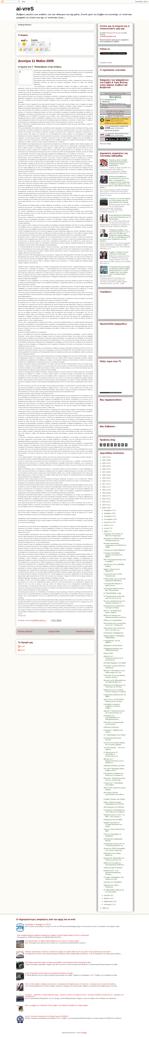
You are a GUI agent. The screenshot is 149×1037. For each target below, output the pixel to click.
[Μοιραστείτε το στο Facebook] (58, 620)
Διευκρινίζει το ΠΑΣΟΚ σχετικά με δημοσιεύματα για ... (114, 539)
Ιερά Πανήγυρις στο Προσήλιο (114, 807)
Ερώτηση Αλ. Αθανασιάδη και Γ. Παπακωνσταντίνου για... (114, 859)
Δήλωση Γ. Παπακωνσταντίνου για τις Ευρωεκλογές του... (114, 712)
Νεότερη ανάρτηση (25, 631)
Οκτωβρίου (108, 516)
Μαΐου (106, 531)
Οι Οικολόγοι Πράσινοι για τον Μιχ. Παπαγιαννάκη (114, 589)
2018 (104, 481)
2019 (104, 478)
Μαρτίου (107, 898)
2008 (104, 908)
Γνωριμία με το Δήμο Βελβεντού (114, 550)
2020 (104, 475)
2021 (104, 472)
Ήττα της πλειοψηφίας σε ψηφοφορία (112, 835)
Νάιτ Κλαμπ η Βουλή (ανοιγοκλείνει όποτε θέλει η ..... (114, 794)
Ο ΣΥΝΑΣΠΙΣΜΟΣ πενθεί (112, 593)
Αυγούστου (108, 522)
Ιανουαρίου (108, 904)
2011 (104, 502)
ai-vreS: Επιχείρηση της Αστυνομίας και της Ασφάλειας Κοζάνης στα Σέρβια (49, 973)
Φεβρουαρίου (109, 901)
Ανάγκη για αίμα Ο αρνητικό (113, 867)
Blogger (84, 1033)
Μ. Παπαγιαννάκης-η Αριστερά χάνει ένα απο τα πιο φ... (114, 597)
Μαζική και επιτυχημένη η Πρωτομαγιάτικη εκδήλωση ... (114, 864)
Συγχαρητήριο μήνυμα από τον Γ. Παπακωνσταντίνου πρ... (114, 844)
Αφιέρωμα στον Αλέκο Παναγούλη (111, 886)
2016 (104, 487)
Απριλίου (107, 895)
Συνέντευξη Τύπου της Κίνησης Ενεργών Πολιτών (114, 676)
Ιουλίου (107, 525)
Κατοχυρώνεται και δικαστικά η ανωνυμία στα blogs (114, 607)
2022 (104, 469)
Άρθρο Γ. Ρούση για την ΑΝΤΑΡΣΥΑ (112, 570)
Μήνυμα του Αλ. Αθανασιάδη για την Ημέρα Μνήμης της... (115, 681)
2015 (104, 490)
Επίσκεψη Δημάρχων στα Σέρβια (115, 663)
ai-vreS (25, 9)
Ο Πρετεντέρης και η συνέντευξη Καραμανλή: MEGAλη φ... (115, 580)
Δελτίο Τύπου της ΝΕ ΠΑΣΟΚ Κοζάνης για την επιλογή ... (114, 700)
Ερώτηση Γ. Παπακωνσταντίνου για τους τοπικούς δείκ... (114, 779)
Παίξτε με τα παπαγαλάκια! (113, 620)
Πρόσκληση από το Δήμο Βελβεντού (112, 854)
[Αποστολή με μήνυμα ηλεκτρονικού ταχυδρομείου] (52, 620)
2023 (104, 466)
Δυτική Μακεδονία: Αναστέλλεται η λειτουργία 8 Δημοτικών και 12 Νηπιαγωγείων (120, 217)
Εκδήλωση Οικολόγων (111, 727)
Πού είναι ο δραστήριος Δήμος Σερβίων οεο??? (114, 769)
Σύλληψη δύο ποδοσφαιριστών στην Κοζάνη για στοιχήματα (114, 811)
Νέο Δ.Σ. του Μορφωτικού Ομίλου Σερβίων (112, 611)
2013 (104, 496)
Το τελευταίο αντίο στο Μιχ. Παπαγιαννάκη (113, 575)
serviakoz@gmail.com (108, 36)
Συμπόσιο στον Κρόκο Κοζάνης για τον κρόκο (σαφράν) (114, 743)
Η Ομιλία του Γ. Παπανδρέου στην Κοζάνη (113, 784)
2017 (104, 484)
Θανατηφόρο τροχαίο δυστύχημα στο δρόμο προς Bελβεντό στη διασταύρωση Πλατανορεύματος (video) (58, 962)
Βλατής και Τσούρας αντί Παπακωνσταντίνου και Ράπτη (115, 616)
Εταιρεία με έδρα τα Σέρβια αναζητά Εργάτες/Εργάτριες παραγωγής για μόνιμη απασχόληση (118, 162)
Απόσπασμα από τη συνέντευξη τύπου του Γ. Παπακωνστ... (115, 624)
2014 (104, 493)
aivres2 (22, 650)
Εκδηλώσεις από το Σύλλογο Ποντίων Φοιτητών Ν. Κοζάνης (115, 691)
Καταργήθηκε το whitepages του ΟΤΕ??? (38, 924)
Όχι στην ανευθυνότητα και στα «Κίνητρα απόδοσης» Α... (114, 602)
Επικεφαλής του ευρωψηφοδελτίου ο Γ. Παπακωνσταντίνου (112, 717)
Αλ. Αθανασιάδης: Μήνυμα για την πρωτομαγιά (114, 891)
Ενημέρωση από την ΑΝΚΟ (113, 819)
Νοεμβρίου (108, 513)
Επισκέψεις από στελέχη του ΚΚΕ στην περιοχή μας (113, 534)
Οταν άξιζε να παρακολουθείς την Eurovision (114, 723)
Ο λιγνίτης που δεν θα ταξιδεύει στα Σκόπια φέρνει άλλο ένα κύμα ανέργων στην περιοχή (119, 200)
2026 (104, 457)
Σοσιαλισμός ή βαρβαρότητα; (114, 633)
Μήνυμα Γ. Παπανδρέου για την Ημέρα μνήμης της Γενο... (114, 671)
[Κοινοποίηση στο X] (56, 620)
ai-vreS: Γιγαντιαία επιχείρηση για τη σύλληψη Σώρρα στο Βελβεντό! (47, 1016)
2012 (104, 499)
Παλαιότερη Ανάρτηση (84, 631)
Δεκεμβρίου (108, 510)
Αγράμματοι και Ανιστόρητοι (113, 645)
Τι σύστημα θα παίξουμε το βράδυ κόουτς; (113, 584)
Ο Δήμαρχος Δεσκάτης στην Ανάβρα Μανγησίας (113, 649)
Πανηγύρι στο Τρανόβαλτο (113, 882)
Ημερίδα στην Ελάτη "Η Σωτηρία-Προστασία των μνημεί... (113, 824)
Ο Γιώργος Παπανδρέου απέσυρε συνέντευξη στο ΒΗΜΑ (113, 555)
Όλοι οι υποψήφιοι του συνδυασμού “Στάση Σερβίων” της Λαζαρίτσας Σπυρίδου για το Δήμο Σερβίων (56, 1005)
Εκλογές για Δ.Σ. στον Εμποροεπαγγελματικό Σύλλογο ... (112, 872)
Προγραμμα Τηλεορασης (115, 392)
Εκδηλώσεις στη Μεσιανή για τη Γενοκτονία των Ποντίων (114, 686)
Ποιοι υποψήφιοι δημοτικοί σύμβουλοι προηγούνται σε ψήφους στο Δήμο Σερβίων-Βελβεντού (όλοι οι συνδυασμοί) (53, 935)
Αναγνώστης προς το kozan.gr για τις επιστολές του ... (114, 629)
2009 (104, 508)
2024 (104, 463)
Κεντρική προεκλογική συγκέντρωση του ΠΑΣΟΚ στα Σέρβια (115, 545)
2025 (104, 460)
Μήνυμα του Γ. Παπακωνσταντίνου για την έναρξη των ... (114, 761)
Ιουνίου (107, 528)
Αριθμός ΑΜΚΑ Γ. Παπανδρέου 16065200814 (114, 637)
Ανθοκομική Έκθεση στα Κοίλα (114, 765)
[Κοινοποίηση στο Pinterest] (60, 620)
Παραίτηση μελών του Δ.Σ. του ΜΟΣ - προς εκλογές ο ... (114, 815)
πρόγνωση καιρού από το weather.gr (34, 52)
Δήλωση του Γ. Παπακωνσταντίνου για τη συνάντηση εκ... (113, 658)
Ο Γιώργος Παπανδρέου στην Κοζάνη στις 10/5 (114, 878)
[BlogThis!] (54, 620)
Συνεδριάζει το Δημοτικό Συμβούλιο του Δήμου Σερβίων (112, 706)
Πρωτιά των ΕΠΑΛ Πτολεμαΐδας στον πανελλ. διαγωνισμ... (114, 849)
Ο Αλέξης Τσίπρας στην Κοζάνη (114, 799)
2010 (104, 505)
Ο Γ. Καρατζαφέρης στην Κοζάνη (115, 735)
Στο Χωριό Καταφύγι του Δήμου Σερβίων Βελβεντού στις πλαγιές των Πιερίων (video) (52, 941)
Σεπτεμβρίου (108, 519)
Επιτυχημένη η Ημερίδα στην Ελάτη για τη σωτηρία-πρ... (114, 774)
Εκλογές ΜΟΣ (108, 653)
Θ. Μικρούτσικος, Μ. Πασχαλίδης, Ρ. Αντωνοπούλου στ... (111, 754)
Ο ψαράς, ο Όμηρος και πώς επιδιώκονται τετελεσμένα (118, 253)
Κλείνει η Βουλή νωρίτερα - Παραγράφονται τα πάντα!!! (114, 803)
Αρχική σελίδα (54, 631)
